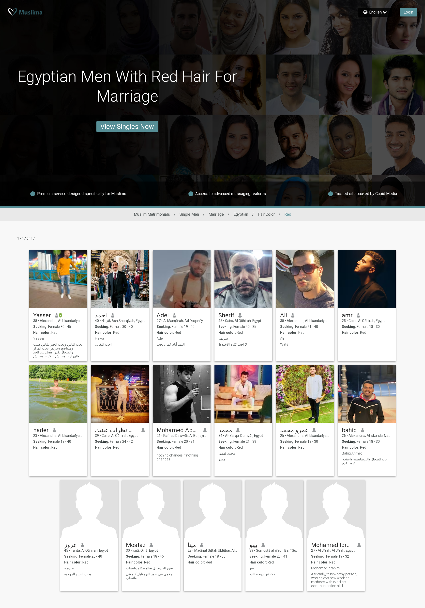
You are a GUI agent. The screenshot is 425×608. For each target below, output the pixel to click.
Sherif (226, 315)
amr (347, 315)
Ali (283, 315)
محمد (225, 430)
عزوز (70, 545)
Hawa (99, 338)
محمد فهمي (226, 453)
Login (408, 12)
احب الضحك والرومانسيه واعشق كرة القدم (365, 461)
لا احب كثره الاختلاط (232, 344)
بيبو (253, 545)
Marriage (216, 214)
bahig (349, 430)
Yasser (42, 315)
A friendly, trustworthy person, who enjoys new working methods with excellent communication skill (334, 580)
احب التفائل (103, 344)
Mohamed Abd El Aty (178, 430)
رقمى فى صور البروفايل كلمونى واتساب (149, 576)
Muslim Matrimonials (152, 214)
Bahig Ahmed (352, 453)
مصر (221, 459)
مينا (192, 545)
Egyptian (240, 214)
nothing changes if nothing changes (177, 457)
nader (41, 430)
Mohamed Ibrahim (332, 545)
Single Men (189, 214)
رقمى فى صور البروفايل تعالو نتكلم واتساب (151, 568)
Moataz (136, 545)
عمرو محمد (294, 430)
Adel (163, 315)
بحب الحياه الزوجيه (77, 574)
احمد (101, 315)
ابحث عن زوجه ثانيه (263, 574)
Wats (284, 344)
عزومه (69, 568)
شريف (223, 338)
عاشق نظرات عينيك (116, 430)
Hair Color (266, 214)
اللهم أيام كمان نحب (171, 344)
